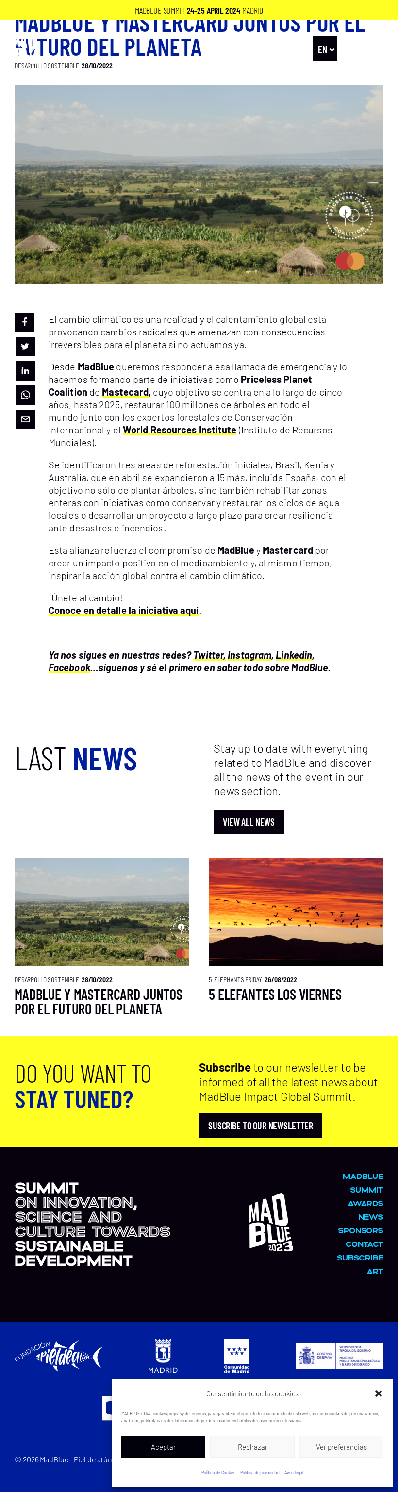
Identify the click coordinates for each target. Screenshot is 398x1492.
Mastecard (125, 392)
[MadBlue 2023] (271, 1247)
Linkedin (294, 655)
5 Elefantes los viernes (275, 994)
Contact (364, 1244)
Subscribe (360, 1257)
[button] (378, 1393)
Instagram (249, 655)
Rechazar (252, 1446)
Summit (366, 1189)
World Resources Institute (180, 429)
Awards (365, 1203)
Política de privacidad (260, 1472)
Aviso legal (293, 1472)
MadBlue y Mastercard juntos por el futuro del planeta (98, 1001)
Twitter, (209, 655)
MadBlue (363, 1176)
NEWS (370, 1216)
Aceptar (163, 1446)
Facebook (69, 667)
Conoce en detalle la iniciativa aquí (124, 610)
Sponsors (360, 1230)
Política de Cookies (218, 1472)
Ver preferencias (341, 1446)
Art (374, 1271)
